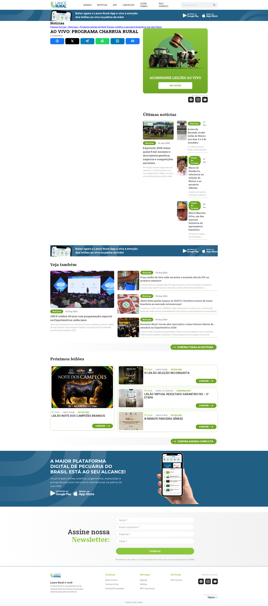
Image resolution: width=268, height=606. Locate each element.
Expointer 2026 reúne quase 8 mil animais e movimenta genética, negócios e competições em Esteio (158, 155)
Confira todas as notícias (195, 347)
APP (115, 5)
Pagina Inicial (59, 26)
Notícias (102, 5)
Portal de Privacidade (114, 588)
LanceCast (129, 5)
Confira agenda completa (195, 441)
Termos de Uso (112, 584)
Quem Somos (111, 580)
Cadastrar (155, 551)
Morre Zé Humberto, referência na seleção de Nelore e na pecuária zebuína (196, 177)
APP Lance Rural (147, 588)
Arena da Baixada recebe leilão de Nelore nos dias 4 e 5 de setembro (197, 136)
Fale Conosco (176, 580)
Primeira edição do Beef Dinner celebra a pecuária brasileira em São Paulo (121, 26)
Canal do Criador (194, 160)
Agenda (87, 5)
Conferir (100, 426)
